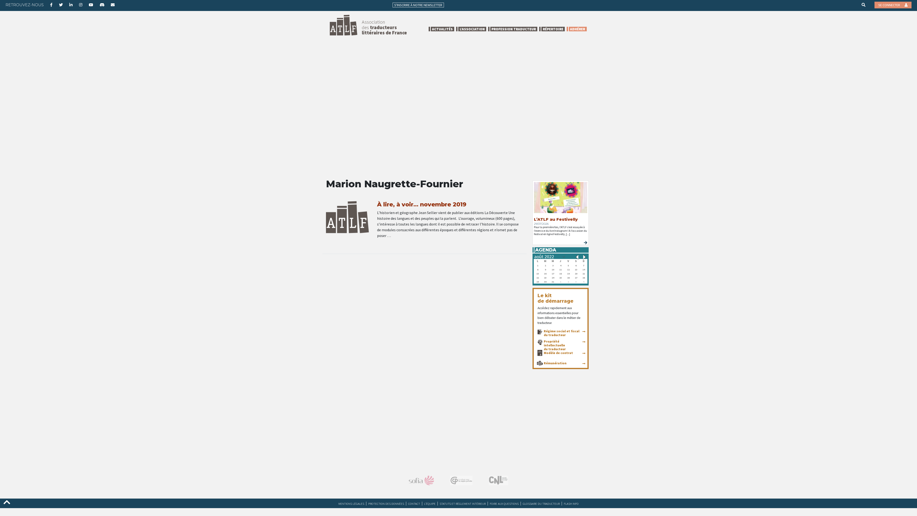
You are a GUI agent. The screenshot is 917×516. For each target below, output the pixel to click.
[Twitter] (61, 4)
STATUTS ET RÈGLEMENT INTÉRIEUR (463, 503)
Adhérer (577, 29)
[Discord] (102, 4)
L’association (472, 29)
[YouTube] (91, 4)
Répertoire (553, 29)
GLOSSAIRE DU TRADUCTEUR (541, 503)
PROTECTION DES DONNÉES (386, 503)
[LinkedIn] (71, 4)
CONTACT (414, 503)
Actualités (442, 29)
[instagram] (80, 4)
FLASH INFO (571, 503)
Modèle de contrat (558, 353)
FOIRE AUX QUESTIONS (504, 503)
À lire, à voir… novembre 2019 (421, 204)
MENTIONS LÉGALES (351, 503)
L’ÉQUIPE (430, 503)
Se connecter (889, 5)
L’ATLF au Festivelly (556, 219)
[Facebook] (51, 4)
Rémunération (555, 363)
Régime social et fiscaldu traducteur (561, 333)
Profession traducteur (513, 29)
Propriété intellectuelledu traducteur (555, 345)
